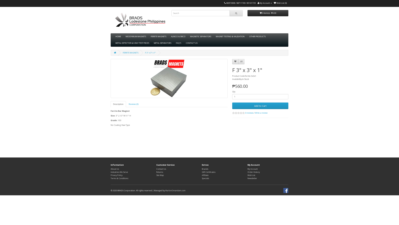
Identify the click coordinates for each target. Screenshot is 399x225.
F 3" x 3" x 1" (150, 52)
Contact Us (161, 169)
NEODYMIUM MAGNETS (136, 36)
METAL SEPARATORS (162, 43)
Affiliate (205, 175)
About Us (115, 169)
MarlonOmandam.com (175, 190)
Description (118, 104)
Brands (205, 169)
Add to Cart (260, 105)
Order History (254, 172)
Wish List (251, 175)
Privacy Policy (117, 175)
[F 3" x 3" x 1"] (169, 78)
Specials (205, 178)
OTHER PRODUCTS (257, 36)
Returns (159, 172)
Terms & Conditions (119, 178)
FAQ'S (178, 43)
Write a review (261, 113)
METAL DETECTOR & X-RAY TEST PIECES (132, 43)
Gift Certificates (208, 172)
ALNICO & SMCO (178, 36)
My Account (253, 169)
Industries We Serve (119, 172)
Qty (233, 91)
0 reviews (249, 113)
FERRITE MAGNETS (158, 36)
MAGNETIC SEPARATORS (200, 36)
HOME (118, 36)
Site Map (160, 175)
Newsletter (252, 178)
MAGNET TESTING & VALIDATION (230, 36)
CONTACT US (191, 43)
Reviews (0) (133, 104)
